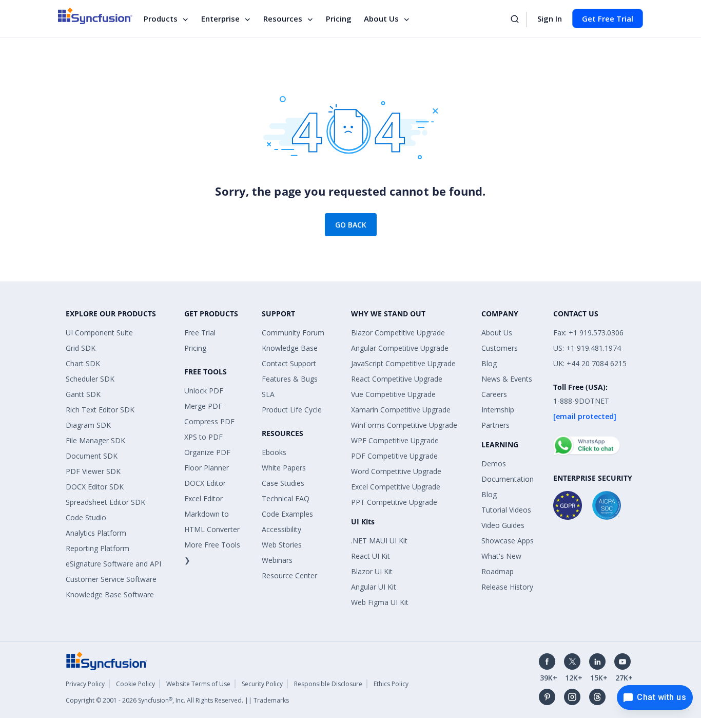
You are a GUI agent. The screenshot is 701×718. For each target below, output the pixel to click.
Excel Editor (203, 498)
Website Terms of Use (198, 683)
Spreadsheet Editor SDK (105, 502)
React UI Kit (370, 556)
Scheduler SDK (90, 379)
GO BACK (350, 225)
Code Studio (86, 517)
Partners (495, 425)
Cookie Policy (135, 683)
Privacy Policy (85, 683)
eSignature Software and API (113, 564)
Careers (494, 394)
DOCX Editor (205, 483)
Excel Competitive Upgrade (395, 487)
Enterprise (220, 18)
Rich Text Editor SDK (100, 409)
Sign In (549, 18)
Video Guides (502, 525)
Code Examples (287, 514)
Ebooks (274, 452)
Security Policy (262, 683)
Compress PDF (209, 421)
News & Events (506, 379)
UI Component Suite (99, 332)
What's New (501, 556)
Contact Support (289, 363)
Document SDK (92, 456)
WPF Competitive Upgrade (395, 440)
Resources (282, 18)
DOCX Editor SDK (95, 487)
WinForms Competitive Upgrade (404, 425)
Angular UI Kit (373, 587)
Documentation (507, 479)
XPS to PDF (203, 437)
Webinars (277, 560)
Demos (493, 463)
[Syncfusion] (107, 660)
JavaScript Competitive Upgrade (403, 363)
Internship (497, 409)
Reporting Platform (97, 548)
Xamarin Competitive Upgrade (401, 409)
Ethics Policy (391, 683)
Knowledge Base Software (110, 594)
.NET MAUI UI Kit (379, 540)
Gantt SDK (83, 394)
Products (161, 18)
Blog (489, 363)
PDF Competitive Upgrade (394, 456)
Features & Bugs (290, 379)
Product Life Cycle (292, 409)
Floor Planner (206, 468)
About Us (381, 18)
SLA (268, 394)
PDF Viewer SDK (93, 471)
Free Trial (200, 332)
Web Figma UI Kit (379, 602)
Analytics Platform (96, 533)
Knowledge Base (290, 348)
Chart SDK (83, 363)
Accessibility (281, 529)
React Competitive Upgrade (396, 379)
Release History (507, 587)
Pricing (339, 18)
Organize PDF (207, 452)
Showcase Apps (507, 540)
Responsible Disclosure (328, 683)
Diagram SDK (88, 425)
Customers (499, 348)
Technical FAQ (285, 498)
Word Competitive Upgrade (396, 471)
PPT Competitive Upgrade (394, 502)
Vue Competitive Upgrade (393, 394)
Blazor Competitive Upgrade (398, 332)
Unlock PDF (203, 390)
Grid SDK (80, 348)
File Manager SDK (95, 440)
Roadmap (497, 571)
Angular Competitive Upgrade (400, 348)
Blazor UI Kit (372, 571)
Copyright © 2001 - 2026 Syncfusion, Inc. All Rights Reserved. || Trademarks (177, 700)
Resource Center (289, 575)
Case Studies (283, 483)
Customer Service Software (111, 579)
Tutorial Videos (506, 510)
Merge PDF (203, 406)
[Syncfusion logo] (95, 16)
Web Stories (282, 545)
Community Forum (293, 332)
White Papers (284, 468)
